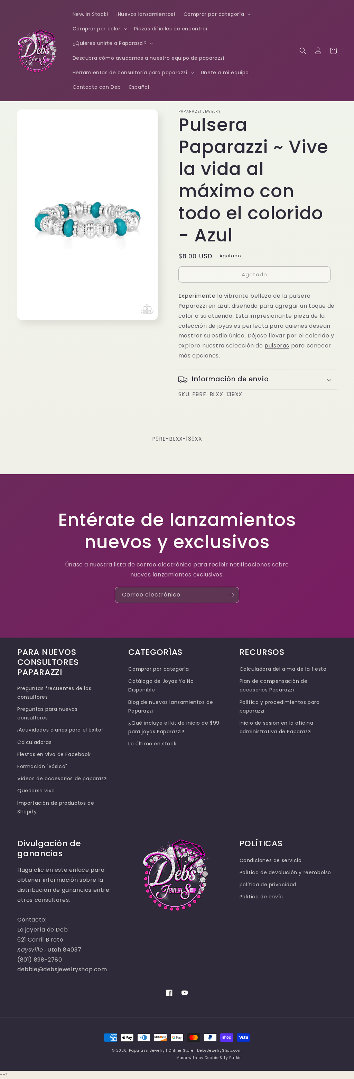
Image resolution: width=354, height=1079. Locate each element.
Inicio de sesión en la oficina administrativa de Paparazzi (277, 727)
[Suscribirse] (231, 595)
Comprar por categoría (158, 669)
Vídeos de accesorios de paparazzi (62, 778)
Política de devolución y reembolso (285, 872)
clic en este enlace (61, 870)
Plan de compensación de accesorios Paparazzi (274, 685)
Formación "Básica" (42, 766)
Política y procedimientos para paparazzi (280, 706)
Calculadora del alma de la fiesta (283, 669)
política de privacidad (268, 884)
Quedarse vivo (36, 790)
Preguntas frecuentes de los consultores (54, 692)
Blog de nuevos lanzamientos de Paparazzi (170, 706)
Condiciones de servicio (271, 860)
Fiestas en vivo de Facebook (54, 754)
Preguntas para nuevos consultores (47, 713)
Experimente (197, 296)
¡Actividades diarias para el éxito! (60, 729)
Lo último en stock (152, 743)
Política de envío (261, 896)
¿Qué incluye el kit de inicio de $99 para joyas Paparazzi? (174, 727)
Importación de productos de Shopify (55, 807)
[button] (216, 14)
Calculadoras (34, 742)
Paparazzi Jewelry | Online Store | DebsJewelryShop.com (185, 1050)
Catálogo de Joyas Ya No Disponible (161, 685)
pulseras (276, 346)
